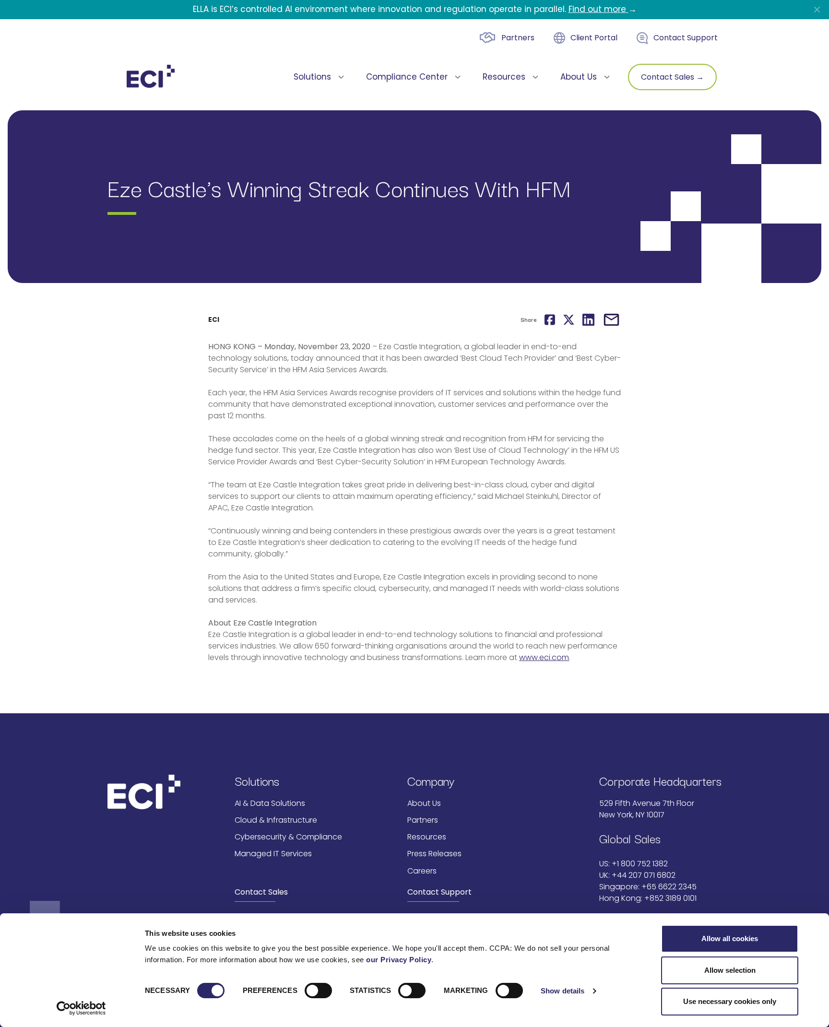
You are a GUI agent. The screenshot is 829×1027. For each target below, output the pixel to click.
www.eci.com (544, 657)
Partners (517, 37)
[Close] (817, 9)
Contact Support (685, 37)
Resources (426, 836)
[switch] (318, 990)
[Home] (151, 76)
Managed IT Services (273, 853)
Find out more (598, 9)
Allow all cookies (729, 938)
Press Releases (434, 853)
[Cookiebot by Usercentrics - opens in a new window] (81, 1008)
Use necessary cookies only (729, 1001)
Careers (422, 870)
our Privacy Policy (398, 960)
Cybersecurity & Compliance (288, 836)
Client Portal (593, 37)
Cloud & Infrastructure (276, 820)
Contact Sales (261, 891)
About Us (424, 803)
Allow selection (730, 970)
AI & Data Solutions (270, 803)
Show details (562, 991)
